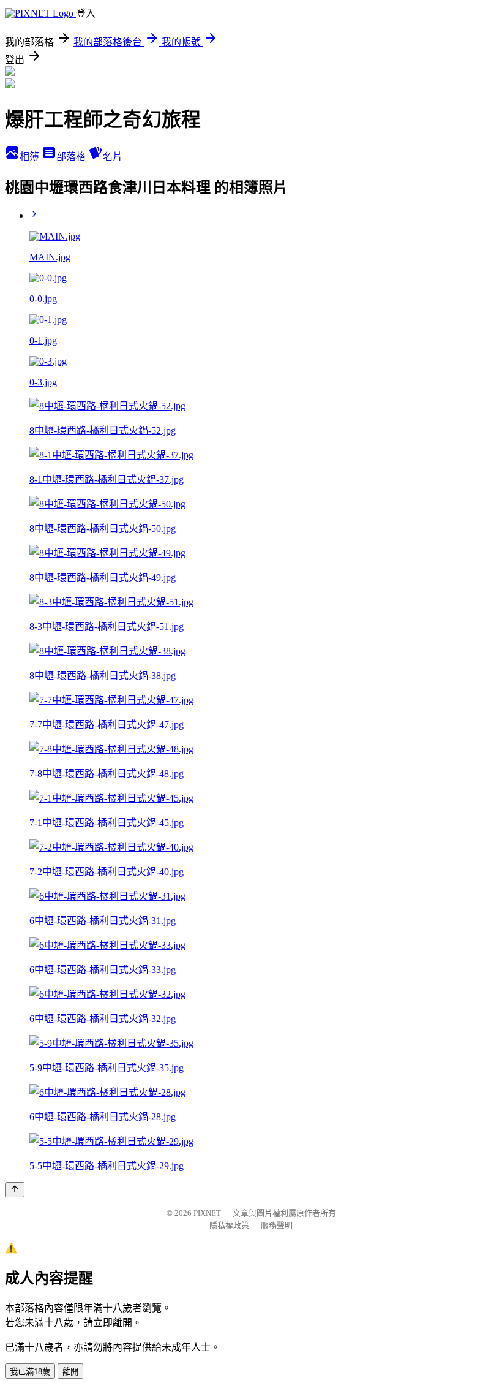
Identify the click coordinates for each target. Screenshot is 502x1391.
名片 (112, 156)
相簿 (31, 156)
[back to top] (14, 1189)
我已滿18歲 (30, 1371)
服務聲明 (277, 1225)
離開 (70, 1371)
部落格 (72, 156)
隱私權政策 (229, 1225)
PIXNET (207, 1213)
